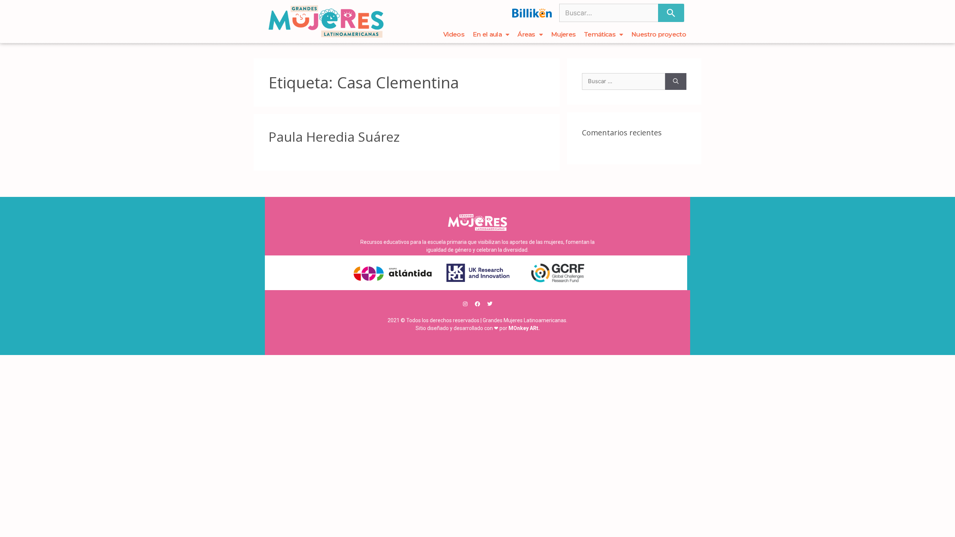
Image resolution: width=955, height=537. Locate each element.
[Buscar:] (623, 81)
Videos (453, 34)
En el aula (487, 34)
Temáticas (600, 34)
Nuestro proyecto (658, 34)
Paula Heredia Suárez (334, 136)
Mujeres (563, 34)
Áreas (526, 34)
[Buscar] (671, 13)
